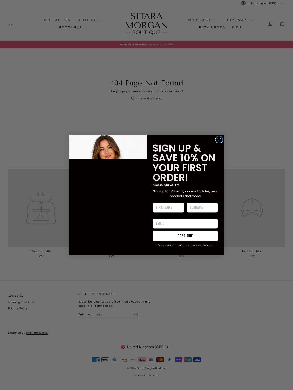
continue (185, 236)
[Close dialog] (219, 139)
